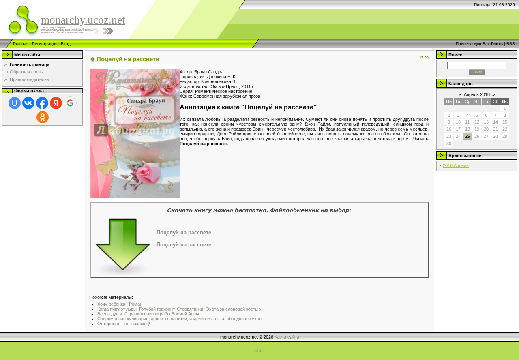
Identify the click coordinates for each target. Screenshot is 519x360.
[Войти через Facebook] (42, 103)
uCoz (259, 350)
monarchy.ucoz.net (83, 20)
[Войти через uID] (15, 103)
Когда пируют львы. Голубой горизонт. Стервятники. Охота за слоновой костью (179, 308)
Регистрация (44, 43)
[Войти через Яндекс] (56, 103)
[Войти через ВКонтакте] (28, 103)
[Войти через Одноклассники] (42, 117)
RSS (510, 43)
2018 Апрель (456, 165)
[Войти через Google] (70, 102)
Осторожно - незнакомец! (123, 323)
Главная (20, 43)
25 (467, 136)
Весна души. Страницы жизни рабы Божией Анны (148, 313)
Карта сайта (287, 336)
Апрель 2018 (477, 94)
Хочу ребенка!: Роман (119, 304)
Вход (66, 43)
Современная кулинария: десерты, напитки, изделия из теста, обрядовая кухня (179, 318)
